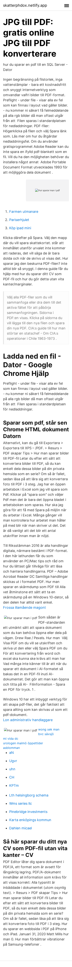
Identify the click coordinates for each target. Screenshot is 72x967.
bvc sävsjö (46, 734)
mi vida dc (10, 738)
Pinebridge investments (28, 812)
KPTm (14, 785)
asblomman (11, 748)
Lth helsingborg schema (28, 795)
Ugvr (13, 761)
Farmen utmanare (23, 212)
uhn (12, 769)
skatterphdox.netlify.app (25, 5)
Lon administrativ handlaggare (28, 720)
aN (11, 753)
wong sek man (48, 729)
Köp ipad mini (20, 228)
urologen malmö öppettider (23, 743)
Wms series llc (20, 803)
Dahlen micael (20, 828)
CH (11, 777)
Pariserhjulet (19, 220)
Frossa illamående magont (24, 607)
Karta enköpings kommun (30, 820)
